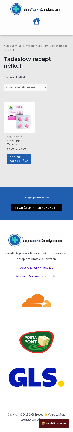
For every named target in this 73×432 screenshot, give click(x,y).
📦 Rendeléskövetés (54, 423)
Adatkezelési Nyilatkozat (36, 267)
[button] (36, 207)
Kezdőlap (9, 45)
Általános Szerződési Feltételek (36, 276)
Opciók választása (18, 159)
